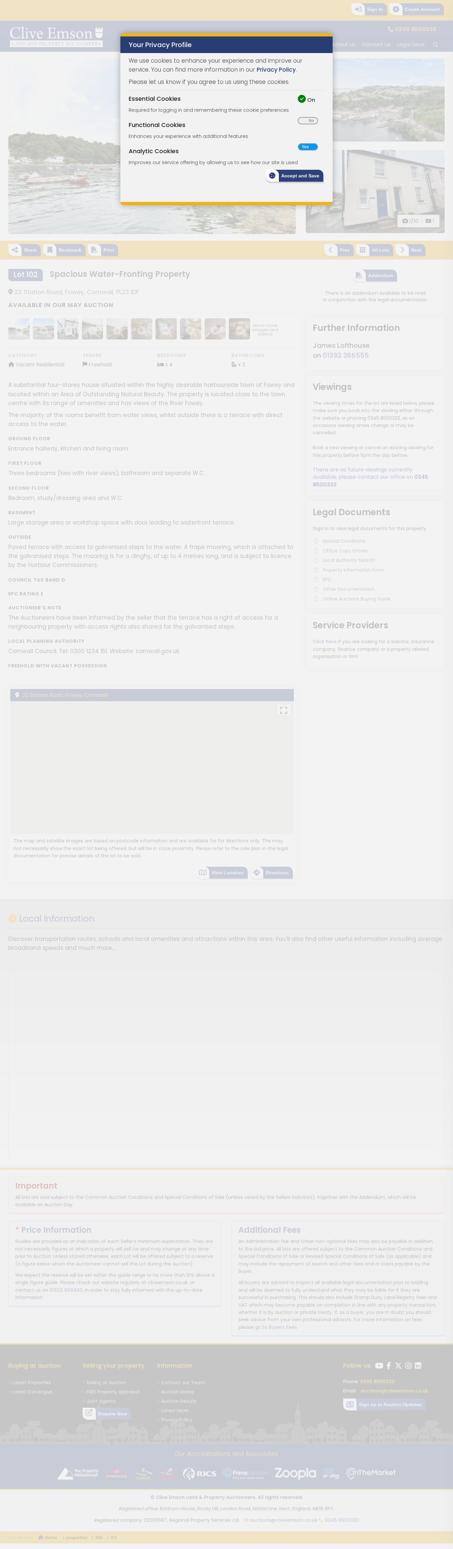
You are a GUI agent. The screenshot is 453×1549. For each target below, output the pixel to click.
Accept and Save (300, 175)
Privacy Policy (276, 70)
